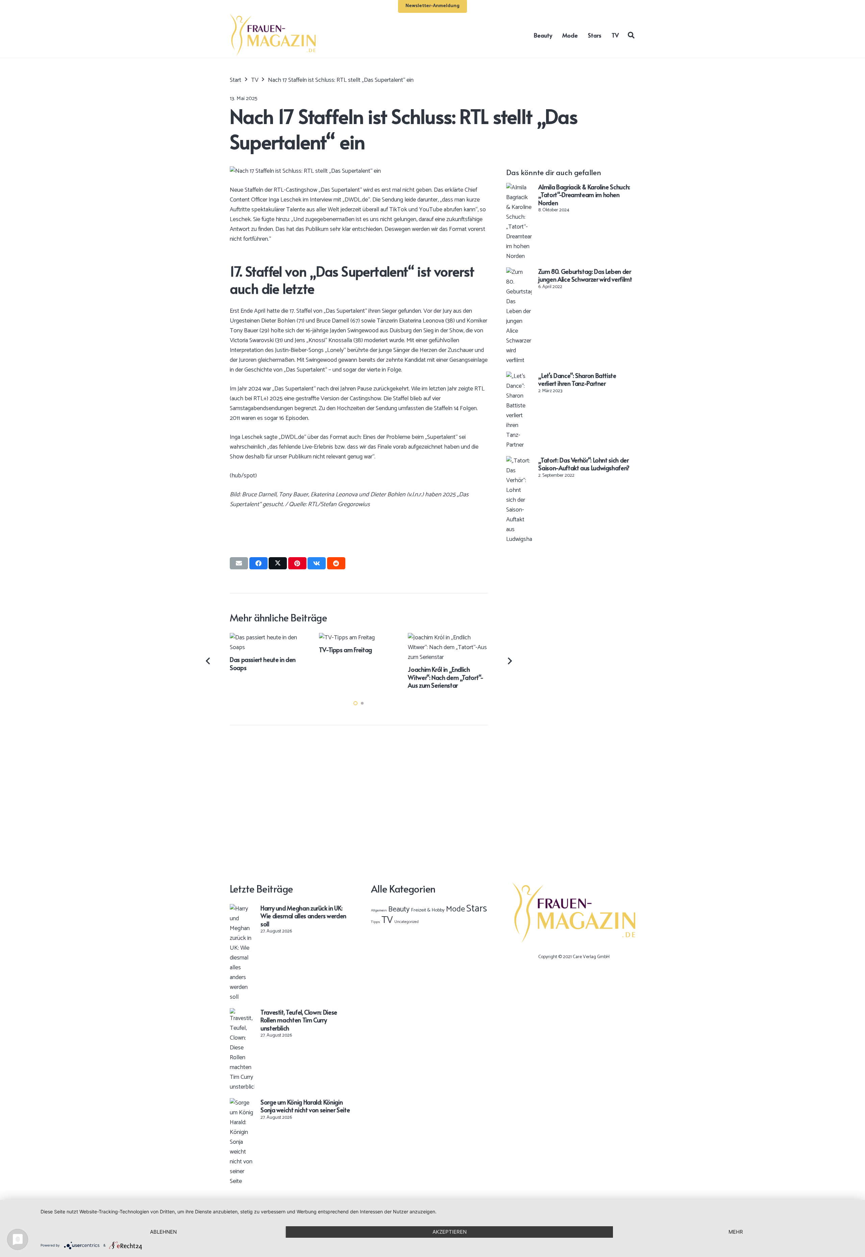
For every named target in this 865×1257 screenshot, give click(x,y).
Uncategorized (406, 922)
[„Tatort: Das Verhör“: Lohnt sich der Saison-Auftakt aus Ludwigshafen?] (519, 461)
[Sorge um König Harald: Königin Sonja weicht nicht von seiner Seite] (242, 1103)
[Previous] (208, 661)
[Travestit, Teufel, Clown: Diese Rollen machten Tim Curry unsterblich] (242, 1013)
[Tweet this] (278, 563)
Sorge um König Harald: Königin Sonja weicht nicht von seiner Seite (305, 1106)
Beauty (399, 909)
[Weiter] (509, 661)
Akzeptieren (449, 1232)
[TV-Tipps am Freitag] (347, 638)
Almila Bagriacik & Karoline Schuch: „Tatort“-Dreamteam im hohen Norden (584, 195)
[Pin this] (297, 563)
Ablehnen (163, 1232)
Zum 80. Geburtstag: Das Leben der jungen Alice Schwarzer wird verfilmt (585, 275)
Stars (476, 909)
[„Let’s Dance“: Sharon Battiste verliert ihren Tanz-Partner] (519, 376)
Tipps (375, 922)
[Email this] (239, 563)
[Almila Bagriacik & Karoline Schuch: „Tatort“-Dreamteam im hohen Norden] (519, 188)
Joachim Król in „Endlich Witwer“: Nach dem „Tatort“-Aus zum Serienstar (445, 677)
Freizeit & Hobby (428, 910)
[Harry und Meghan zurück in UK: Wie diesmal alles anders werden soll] (242, 909)
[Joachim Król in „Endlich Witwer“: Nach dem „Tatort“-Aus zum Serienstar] (448, 638)
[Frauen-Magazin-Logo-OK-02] (273, 35)
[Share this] (258, 563)
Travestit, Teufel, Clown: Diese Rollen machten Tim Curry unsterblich (299, 1020)
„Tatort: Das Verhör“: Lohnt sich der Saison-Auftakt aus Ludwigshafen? (583, 464)
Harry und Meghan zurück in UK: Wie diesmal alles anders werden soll (303, 916)
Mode (455, 909)
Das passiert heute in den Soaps (263, 663)
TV (387, 920)
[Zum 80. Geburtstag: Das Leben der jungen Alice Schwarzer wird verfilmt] (519, 272)
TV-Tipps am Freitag (345, 649)
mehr (735, 1232)
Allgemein (379, 910)
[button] (631, 34)
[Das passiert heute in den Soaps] (270, 638)
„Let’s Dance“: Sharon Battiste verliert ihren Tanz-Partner (577, 379)
